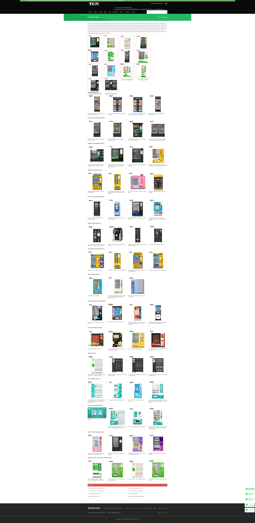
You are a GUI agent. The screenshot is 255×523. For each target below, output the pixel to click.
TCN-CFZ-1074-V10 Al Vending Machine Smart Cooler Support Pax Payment (136, 114)
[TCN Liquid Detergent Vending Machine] (117, 398)
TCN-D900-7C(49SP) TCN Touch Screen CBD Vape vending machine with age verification (136, 323)
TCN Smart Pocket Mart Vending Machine (157, 270)
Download (115, 12)
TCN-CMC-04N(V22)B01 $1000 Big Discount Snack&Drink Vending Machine (96, 480)
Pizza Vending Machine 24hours (94, 348)
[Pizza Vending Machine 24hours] (97, 347)
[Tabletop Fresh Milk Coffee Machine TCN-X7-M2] (117, 243)
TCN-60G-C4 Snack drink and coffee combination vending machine (94, 94)
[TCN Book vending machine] (97, 294)
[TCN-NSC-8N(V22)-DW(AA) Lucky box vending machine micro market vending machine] (117, 190)
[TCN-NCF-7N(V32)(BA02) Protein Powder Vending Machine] (137, 243)
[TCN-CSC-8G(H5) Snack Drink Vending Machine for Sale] (97, 138)
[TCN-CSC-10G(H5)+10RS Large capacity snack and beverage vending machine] (158, 138)
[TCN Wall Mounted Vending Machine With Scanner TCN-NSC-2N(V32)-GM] (158, 321)
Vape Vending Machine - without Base (116, 321)
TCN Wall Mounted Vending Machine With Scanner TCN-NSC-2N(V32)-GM (157, 323)
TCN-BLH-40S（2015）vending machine (136, 479)
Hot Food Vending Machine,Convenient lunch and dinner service (116, 349)
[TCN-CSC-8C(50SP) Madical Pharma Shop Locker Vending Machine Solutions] (117, 425)
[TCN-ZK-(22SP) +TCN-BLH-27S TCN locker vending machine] (117, 373)
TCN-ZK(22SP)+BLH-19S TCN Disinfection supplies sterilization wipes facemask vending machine (97, 401)
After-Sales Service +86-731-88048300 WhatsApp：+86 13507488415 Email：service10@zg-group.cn (140, 9)
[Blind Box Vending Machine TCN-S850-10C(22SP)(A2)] (97, 190)
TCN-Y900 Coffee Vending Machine (156, 244)
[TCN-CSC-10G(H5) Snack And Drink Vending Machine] (117, 138)
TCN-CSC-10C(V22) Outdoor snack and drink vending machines (136, 140)
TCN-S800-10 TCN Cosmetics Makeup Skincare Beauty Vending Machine (96, 454)
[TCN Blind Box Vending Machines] (97, 269)
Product (95, 12)
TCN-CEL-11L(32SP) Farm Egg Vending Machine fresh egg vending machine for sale (158, 165)
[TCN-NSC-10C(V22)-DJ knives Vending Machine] (117, 452)
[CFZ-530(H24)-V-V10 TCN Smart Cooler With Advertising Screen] (97, 112)
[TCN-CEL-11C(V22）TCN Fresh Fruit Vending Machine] (117, 478)
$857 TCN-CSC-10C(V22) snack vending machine (127, 79)
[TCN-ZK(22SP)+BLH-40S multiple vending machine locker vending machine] (97, 373)
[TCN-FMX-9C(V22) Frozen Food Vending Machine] (137, 216)
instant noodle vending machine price (136, 496)
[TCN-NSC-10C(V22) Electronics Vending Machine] (158, 452)
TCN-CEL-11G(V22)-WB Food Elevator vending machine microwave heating (96, 165)
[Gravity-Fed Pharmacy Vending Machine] (137, 425)
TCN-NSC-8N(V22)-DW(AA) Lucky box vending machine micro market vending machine (116, 192)
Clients (121, 12)
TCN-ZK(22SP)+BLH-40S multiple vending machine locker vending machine (96, 375)
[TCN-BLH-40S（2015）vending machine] (137, 478)
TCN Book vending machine (93, 295)
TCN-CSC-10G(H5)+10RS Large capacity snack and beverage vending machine (157, 140)
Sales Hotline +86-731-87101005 (124, 7)
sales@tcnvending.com (157, 3)
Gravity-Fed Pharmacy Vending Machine (136, 426)
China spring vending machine (95, 493)
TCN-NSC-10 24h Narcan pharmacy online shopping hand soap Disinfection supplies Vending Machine (158, 427)
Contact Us (127, 12)
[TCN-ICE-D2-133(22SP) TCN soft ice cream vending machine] (117, 216)
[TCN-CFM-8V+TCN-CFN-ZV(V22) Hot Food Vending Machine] (158, 347)
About (100, 12)
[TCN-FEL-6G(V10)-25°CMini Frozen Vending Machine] (97, 216)
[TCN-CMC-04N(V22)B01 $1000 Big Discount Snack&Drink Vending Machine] (97, 478)
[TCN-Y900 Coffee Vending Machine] (158, 243)
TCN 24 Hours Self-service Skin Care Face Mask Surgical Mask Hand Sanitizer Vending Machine (158, 401)
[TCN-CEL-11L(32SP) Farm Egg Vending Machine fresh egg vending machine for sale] (158, 163)
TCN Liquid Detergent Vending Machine (116, 400)
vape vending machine (133, 493)
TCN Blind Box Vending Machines (95, 270)
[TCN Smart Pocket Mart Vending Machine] (158, 269)
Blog (137, 519)
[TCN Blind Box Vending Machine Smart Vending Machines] (137, 269)
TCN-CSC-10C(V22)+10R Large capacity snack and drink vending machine (111, 94)
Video (133, 12)
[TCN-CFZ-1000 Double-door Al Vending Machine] (117, 112)
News (105, 12)
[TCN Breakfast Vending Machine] (137, 347)
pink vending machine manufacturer (96, 490)
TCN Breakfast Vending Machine (135, 348)
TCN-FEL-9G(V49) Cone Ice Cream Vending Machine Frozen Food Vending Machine (157, 219)
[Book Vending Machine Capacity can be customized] (137, 294)
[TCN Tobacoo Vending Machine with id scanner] (97, 321)
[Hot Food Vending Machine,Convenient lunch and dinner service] (117, 347)
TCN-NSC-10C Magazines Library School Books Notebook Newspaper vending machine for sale (116, 296)
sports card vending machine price (135, 490)
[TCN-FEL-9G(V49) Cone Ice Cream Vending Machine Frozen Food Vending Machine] (158, 216)
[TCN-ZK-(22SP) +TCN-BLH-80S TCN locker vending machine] (137, 373)
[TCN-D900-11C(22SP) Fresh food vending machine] (158, 478)
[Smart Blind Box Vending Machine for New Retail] (137, 190)
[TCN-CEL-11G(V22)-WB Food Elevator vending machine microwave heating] (97, 163)
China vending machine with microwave (97, 488)
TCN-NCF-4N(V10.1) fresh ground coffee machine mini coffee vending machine (96, 245)
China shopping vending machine (135, 488)
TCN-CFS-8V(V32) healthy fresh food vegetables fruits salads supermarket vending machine (116, 165)
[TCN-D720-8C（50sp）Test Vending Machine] (137, 398)
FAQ (110, 12)
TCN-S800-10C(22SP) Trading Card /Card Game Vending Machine (137, 454)
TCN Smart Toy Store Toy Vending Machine (117, 270)
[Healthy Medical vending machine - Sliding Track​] (97, 417)
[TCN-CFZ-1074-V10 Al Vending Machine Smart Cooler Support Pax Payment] (137, 112)
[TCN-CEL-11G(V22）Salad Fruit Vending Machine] (137, 163)
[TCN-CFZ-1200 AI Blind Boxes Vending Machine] (158, 190)
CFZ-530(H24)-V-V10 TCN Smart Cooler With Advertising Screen (96, 114)
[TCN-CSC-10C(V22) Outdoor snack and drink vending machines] (137, 138)
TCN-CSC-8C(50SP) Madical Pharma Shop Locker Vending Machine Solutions (117, 427)
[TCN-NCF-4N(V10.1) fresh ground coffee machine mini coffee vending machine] (97, 243)
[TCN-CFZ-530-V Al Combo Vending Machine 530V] (158, 112)
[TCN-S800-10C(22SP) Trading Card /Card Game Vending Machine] (137, 452)
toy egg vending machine (94, 496)
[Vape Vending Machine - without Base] (117, 320)
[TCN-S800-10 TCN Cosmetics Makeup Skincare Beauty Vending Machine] (97, 452)
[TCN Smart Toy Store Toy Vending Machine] (117, 269)
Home (90, 12)
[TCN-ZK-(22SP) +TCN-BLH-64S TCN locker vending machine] (158, 373)
